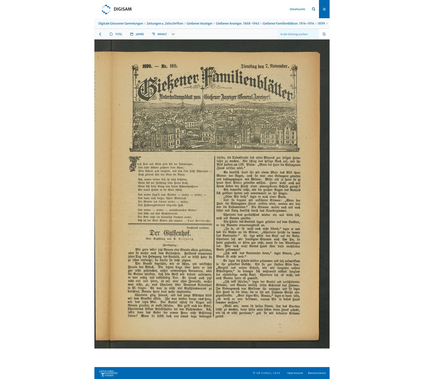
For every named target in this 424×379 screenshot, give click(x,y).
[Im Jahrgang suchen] (324, 34)
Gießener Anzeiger (199, 23)
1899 (321, 23)
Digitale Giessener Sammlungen (120, 23)
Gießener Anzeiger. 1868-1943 (237, 23)
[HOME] (115, 9)
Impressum (295, 373)
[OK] (313, 9)
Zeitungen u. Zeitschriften (165, 23)
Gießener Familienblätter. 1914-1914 (288, 23)
